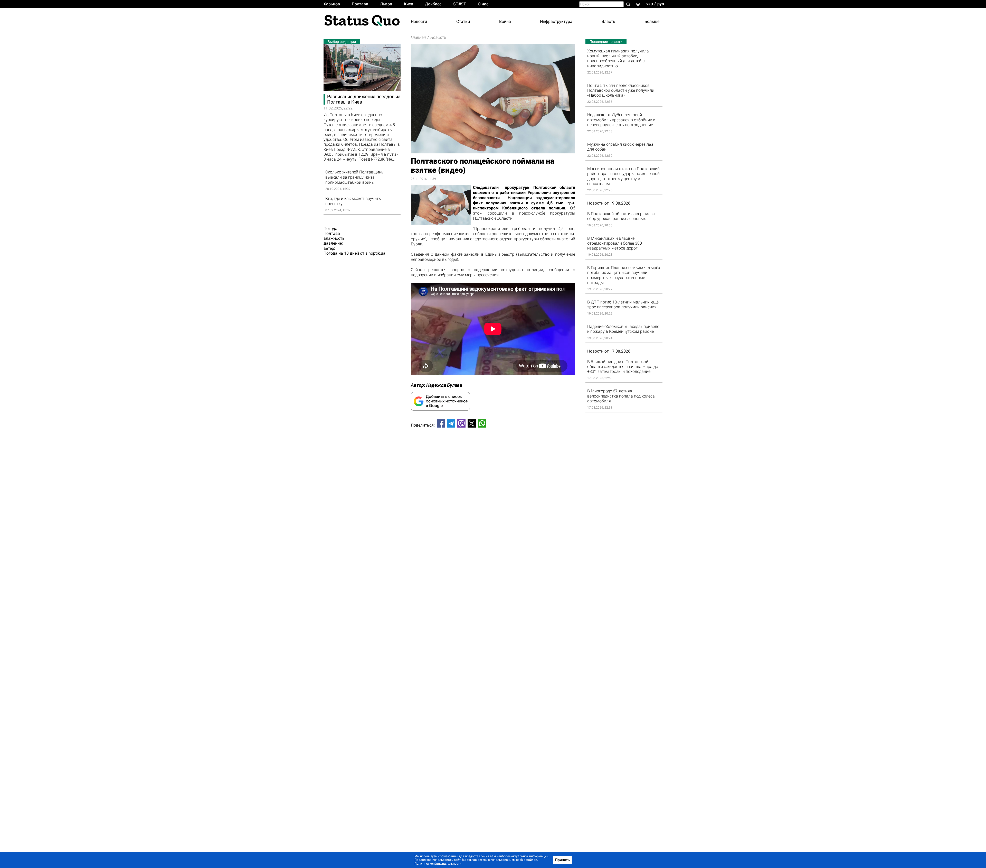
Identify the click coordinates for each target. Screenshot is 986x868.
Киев (408, 4)
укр (649, 3)
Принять (562, 860)
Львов (386, 4)
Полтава (360, 4)
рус (660, 3)
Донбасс (433, 4)
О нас (483, 4)
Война (505, 21)
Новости (419, 21)
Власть (608, 21)
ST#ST (459, 4)
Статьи (463, 21)
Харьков (332, 4)
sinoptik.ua (375, 253)
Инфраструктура (556, 21)
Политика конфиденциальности (437, 863)
